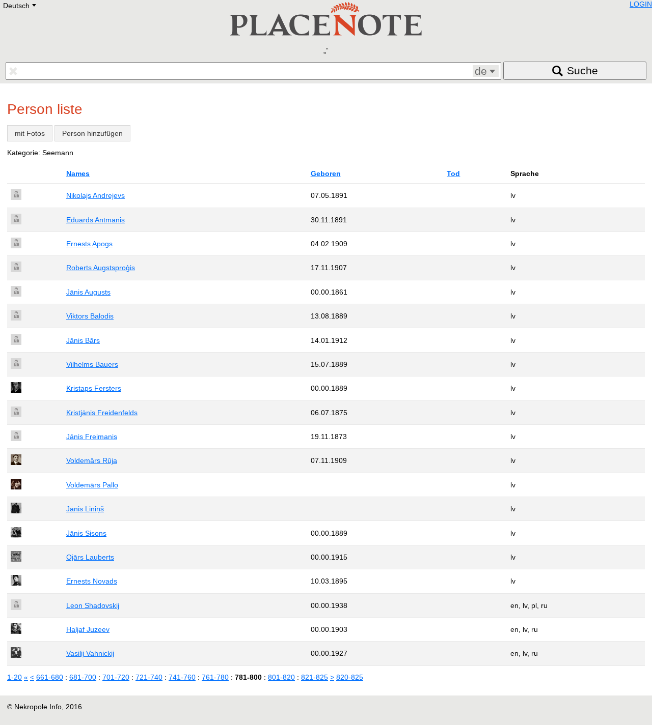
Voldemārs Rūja (91, 460)
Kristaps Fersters (93, 388)
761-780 (215, 677)
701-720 (115, 677)
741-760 (182, 677)
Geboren (326, 173)
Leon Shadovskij (92, 605)
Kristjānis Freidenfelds (102, 413)
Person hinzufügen (92, 133)
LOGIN (641, 4)
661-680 (49, 677)
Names (78, 173)
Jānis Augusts (88, 292)
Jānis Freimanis (91, 436)
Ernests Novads (91, 581)
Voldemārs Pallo (92, 485)
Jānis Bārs (83, 340)
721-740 (148, 677)
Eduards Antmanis (95, 220)
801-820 (281, 677)
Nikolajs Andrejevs (95, 195)
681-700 (82, 677)
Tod (453, 173)
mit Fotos (30, 133)
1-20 (14, 677)
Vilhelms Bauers (92, 364)
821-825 (314, 677)
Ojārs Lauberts (90, 557)
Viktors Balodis (90, 316)
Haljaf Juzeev (88, 629)
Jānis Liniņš (85, 509)
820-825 (349, 677)
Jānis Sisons (86, 533)
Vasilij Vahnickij (90, 653)
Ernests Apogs (89, 244)
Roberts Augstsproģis (100, 268)
